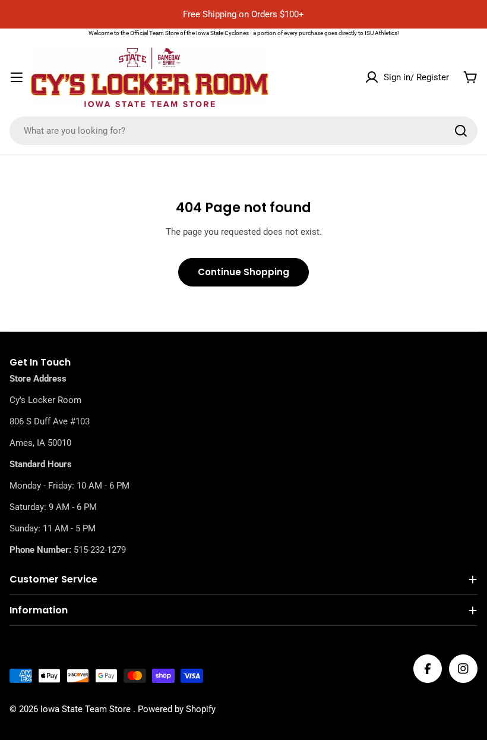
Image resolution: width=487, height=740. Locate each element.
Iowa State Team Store (86, 709)
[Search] (461, 131)
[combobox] (243, 130)
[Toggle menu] (17, 77)
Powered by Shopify (177, 709)
